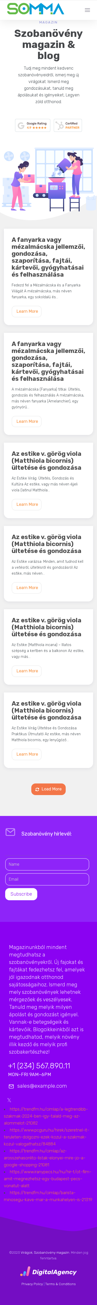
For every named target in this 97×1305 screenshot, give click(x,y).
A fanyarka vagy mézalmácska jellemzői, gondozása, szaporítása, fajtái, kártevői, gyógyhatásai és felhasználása (48, 257)
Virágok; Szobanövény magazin (45, 1252)
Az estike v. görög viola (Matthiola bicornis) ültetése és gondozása (46, 460)
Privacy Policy (32, 1284)
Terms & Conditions (60, 1284)
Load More (52, 789)
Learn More (27, 311)
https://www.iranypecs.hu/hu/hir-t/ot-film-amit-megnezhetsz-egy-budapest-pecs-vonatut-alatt (47, 1178)
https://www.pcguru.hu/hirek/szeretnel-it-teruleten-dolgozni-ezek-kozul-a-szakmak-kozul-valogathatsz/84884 (46, 1136)
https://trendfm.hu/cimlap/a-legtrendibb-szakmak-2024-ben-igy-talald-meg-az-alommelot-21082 (46, 1116)
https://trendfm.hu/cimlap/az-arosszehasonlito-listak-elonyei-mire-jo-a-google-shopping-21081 (44, 1157)
